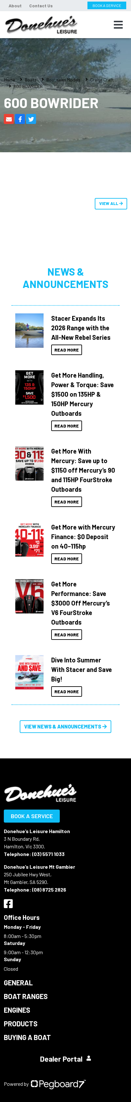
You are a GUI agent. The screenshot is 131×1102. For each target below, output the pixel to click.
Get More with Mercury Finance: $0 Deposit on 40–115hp (83, 536)
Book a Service (32, 815)
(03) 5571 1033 (48, 854)
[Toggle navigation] (118, 24)
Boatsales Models (63, 79)
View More (27, 330)
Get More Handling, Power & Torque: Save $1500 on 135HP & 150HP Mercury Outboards (82, 394)
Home (9, 79)
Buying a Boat (27, 1037)
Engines (17, 1010)
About (15, 5)
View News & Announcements (62, 726)
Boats (31, 79)
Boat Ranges (26, 996)
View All (109, 203)
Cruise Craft (102, 79)
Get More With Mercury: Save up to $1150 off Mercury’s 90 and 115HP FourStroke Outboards (83, 470)
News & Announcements (65, 277)
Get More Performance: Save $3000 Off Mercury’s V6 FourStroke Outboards (80, 603)
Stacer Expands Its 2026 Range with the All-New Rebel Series (81, 327)
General (18, 982)
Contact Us (41, 5)
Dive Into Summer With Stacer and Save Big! (81, 669)
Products (21, 1023)
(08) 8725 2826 (49, 889)
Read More (66, 350)
